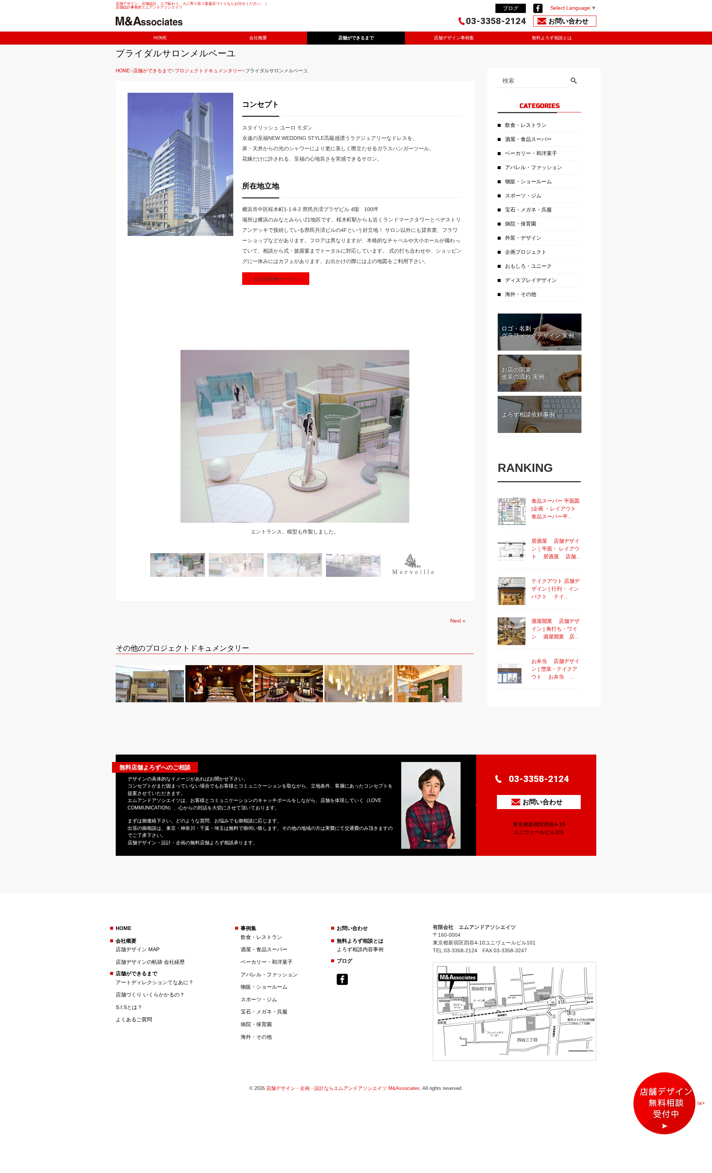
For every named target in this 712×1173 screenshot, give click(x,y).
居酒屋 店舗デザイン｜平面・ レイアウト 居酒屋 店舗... (555, 548)
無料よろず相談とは (552, 37)
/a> (701, 1103)
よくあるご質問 (134, 1019)
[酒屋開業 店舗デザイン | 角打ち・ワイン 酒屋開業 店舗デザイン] (511, 631)
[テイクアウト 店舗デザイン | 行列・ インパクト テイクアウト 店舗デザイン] (511, 591)
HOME (160, 37)
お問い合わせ (352, 928)
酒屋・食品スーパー (528, 139)
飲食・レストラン (526, 125)
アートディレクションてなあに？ (155, 982)
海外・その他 (520, 294)
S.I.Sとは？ (129, 1007)
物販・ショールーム (528, 181)
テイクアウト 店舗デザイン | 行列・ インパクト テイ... (555, 588)
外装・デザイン (523, 238)
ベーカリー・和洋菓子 (531, 153)
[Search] (573, 81)
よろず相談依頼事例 (528, 414)
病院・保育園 (520, 224)
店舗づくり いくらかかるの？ (150, 995)
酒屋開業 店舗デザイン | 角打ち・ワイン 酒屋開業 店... (555, 629)
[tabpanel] (295, 447)
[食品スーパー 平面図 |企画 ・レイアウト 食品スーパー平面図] (511, 511)
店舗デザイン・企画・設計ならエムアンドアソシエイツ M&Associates (343, 1088)
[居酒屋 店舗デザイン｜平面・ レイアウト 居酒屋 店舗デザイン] (511, 551)
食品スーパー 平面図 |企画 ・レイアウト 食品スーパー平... (556, 508)
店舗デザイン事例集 (454, 37)
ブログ (510, 8)
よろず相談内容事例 (360, 949)
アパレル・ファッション (533, 167)
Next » (457, 621)
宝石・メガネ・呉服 (528, 210)
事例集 (248, 928)
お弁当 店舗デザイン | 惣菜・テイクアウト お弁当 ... (555, 669)
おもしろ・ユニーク (528, 266)
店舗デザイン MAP (137, 949)
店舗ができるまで (356, 37)
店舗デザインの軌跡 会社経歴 (150, 962)
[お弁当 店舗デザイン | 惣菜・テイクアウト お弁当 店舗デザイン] (511, 671)
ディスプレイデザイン (531, 280)
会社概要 (258, 37)
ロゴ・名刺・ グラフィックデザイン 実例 (537, 332)
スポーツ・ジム (523, 195)
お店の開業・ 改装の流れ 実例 (522, 373)
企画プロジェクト (526, 252)
